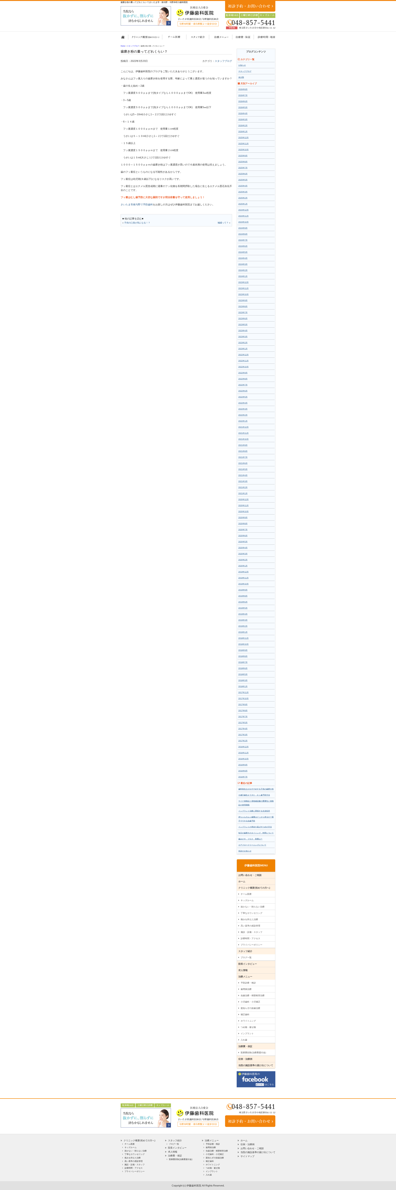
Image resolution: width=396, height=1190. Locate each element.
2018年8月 (243, 656)
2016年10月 (243, 759)
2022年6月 (243, 391)
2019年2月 (243, 626)
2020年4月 (243, 548)
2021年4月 (243, 475)
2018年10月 (243, 644)
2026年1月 (243, 132)
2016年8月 (243, 771)
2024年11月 (243, 216)
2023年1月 (243, 349)
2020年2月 (243, 560)
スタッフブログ (223, 61)
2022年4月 (243, 403)
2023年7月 (243, 312)
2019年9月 (243, 590)
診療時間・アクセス (250, 938)
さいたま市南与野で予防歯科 (137, 204)
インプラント (247, 1033)
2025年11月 (243, 144)
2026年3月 (243, 119)
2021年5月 (243, 469)
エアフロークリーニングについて (252, 845)
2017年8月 (243, 711)
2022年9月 (243, 373)
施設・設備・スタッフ (251, 932)
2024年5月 (243, 252)
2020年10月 (243, 511)
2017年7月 (243, 717)
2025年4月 (243, 186)
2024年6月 (243, 246)
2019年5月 (243, 608)
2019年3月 (243, 620)
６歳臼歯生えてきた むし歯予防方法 (254, 795)
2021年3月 (243, 481)
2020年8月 (243, 524)
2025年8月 (243, 162)
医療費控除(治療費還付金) (253, 1052)
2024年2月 (243, 270)
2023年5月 (243, 325)
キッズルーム (247, 900)
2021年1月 (243, 493)
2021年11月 (243, 433)
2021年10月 (243, 439)
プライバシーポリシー (251, 944)
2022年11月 (243, 361)
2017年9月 (243, 704)
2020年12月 (243, 499)
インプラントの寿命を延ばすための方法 (255, 827)
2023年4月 (243, 331)
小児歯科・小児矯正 (250, 1002)
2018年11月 (243, 638)
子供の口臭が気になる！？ (137, 222)
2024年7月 (243, 240)
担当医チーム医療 (174, 38)
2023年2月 (243, 343)
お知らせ (242, 65)
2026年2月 (243, 125)
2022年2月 (243, 415)
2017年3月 (243, 735)
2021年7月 (243, 457)
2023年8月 (243, 306)
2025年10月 (243, 150)
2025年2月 (243, 198)
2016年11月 (243, 753)
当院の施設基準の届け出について (255, 1065)
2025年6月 (243, 174)
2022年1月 (243, 421)
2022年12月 (243, 355)
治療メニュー (218, 38)
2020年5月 (243, 542)
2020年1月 (243, 566)
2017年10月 (243, 698)
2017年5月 (243, 723)
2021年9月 (243, 445)
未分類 (241, 77)
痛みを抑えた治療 (249, 919)
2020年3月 (243, 554)
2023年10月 (243, 294)
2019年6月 (243, 602)
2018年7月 (243, 662)
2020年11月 (243, 505)
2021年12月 (243, 427)
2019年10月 (243, 584)
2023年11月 (243, 288)
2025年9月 (243, 156)
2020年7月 (243, 530)
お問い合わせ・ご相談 (250, 875)
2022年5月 (243, 397)
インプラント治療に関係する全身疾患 (254, 811)
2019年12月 (243, 572)
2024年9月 (243, 228)
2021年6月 (243, 463)
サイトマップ (247, 1156)
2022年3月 (243, 409)
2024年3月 (243, 264)
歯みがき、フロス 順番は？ (250, 839)
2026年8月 (243, 89)
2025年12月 (243, 138)
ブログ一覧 (246, 957)
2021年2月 (243, 487)
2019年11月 (243, 578)
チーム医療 (246, 894)
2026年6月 (243, 101)
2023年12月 (243, 282)
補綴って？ (223, 222)
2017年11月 (243, 692)
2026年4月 (243, 113)
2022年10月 (243, 367)
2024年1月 (243, 276)
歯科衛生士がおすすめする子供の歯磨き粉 (256, 789)
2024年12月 (243, 210)
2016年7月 (243, 777)
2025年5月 (243, 180)
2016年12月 (243, 747)
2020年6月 (243, 536)
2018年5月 (243, 674)
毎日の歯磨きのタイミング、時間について (256, 833)
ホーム (124, 38)
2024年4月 (243, 258)
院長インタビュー (247, 964)
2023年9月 (243, 300)
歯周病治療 (246, 989)
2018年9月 (243, 650)
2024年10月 (243, 222)
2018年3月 (243, 680)
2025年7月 (243, 168)
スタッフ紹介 (196, 38)
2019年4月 (243, 614)
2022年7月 (243, 385)
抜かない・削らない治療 (253, 906)
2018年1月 (243, 686)
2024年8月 (243, 234)
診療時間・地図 (264, 38)
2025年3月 (243, 192)
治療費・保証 (241, 38)
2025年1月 (243, 204)
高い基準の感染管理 (250, 925)
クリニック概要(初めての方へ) (145, 38)
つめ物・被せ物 (248, 1027)
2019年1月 (243, 632)
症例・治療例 (245, 1059)
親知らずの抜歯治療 (250, 1008)
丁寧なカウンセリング (251, 913)
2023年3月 (243, 337)
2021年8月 (243, 451)
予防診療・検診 (248, 983)
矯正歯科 (245, 1014)
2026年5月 (243, 107)
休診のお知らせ (244, 851)
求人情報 (243, 970)
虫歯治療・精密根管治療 (253, 995)
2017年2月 (243, 741)
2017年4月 (243, 729)
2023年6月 (243, 318)
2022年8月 (243, 379)
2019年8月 (243, 596)
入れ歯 (244, 1040)
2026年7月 (243, 95)
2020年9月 (243, 518)
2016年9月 (243, 765)
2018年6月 (243, 668)
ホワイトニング (248, 1021)
